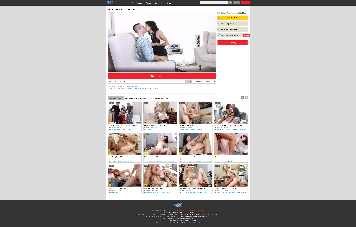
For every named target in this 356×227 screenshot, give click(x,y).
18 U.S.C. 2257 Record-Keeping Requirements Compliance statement (178, 220)
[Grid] (242, 97)
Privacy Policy (172, 212)
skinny (123, 88)
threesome (113, 129)
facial (129, 129)
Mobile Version (180, 216)
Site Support (162, 210)
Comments (198, 82)
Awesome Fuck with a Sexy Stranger (227, 157)
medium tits (209, 161)
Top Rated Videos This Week (159, 98)
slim (148, 88)
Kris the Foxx (114, 91)
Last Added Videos (115, 98)
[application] (162, 42)
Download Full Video (162, 75)
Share (208, 82)
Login (236, 3)
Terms (180, 212)
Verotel (181, 214)
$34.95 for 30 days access (229, 29)
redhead (112, 192)
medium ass (230, 129)
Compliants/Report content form (176, 210)
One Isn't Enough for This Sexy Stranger (123, 125)
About (189, 82)
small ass (118, 88)
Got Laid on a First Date (152, 157)
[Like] (120, 82)
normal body (193, 129)
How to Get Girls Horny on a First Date (228, 125)
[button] (162, 42)
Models (148, 3)
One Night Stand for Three (153, 188)
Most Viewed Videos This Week (136, 98)
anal (124, 129)
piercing (144, 88)
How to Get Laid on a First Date (226, 188)
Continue (232, 43)
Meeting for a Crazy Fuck (117, 188)
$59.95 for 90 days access (234, 35)
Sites (169, 3)
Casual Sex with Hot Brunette (190, 157)
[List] (246, 97)
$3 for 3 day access (227, 24)
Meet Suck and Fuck (114, 3)
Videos (139, 3)
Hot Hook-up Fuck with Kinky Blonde (192, 188)
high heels (134, 88)
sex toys (189, 161)
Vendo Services (189, 214)
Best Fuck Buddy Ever (187, 125)
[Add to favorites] (124, 82)
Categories (159, 3)
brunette (128, 88)
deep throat (239, 192)
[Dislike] (110, 82)
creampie (161, 161)
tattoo (151, 88)
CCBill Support (198, 214)
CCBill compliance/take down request (196, 210)
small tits (156, 88)
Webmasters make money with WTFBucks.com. (197, 216)
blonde (148, 129)
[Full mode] (214, 82)
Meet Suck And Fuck (116, 86)
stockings (153, 192)
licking (139, 88)
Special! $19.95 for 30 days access (232, 18)
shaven (113, 88)
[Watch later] (129, 82)
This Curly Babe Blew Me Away (119, 157)
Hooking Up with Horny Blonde (155, 125)
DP (126, 129)
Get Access (245, 3)
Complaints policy (188, 212)
